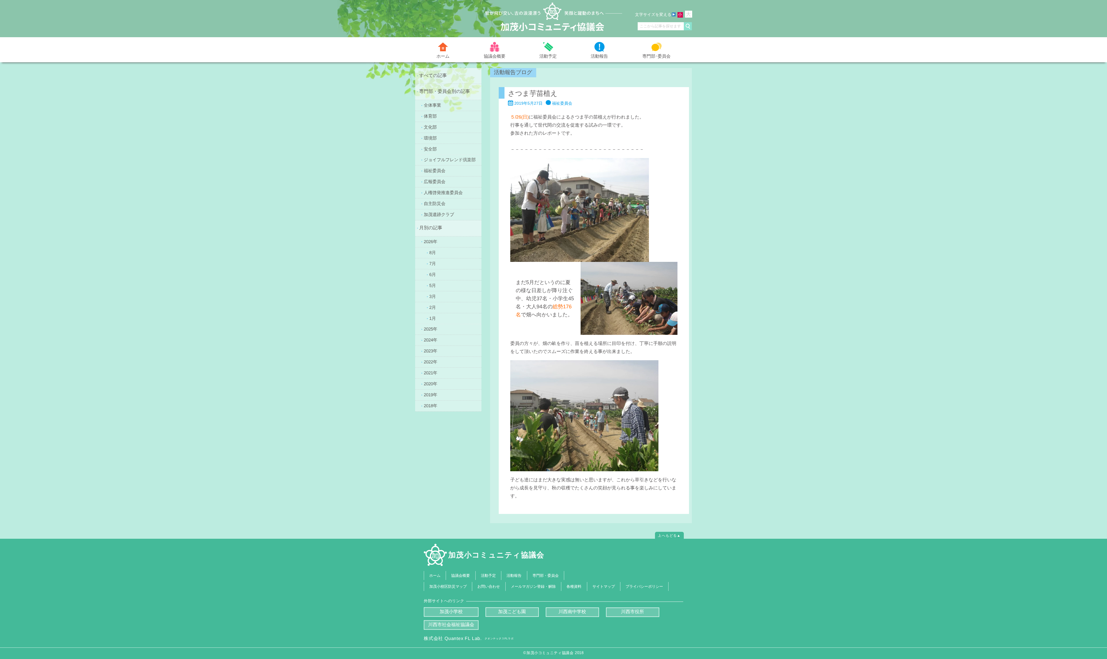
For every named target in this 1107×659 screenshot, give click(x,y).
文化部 (430, 126)
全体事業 (432, 104)
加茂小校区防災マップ (448, 586)
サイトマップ (603, 586)
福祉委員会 (434, 170)
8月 (432, 252)
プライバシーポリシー (644, 586)
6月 (432, 274)
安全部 (430, 148)
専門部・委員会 (545, 575)
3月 (432, 296)
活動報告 (599, 56)
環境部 (430, 137)
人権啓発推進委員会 (443, 192)
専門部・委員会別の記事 (444, 91)
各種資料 (573, 586)
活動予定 (548, 56)
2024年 (430, 339)
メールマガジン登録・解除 (533, 586)
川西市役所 (632, 611)
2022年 (430, 361)
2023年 (430, 350)
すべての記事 (433, 75)
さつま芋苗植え (533, 93)
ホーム (442, 56)
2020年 (430, 383)
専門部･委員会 (656, 55)
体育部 (430, 115)
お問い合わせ (489, 586)
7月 (432, 263)
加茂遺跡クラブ (439, 214)
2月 (432, 307)
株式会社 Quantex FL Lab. (469, 638)
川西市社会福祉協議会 (451, 624)
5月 (432, 285)
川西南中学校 (572, 611)
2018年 (430, 405)
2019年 (430, 394)
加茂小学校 (451, 611)
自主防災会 (434, 203)
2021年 (430, 372)
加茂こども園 (512, 611)
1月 (432, 318)
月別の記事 (430, 227)
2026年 (430, 241)
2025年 (430, 328)
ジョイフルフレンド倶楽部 (450, 159)
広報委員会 (434, 181)
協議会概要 (494, 55)
